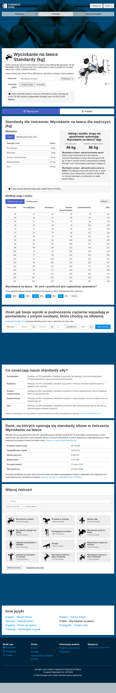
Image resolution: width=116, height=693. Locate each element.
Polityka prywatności (69, 648)
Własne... (105, 201)
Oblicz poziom (103, 327)
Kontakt (35, 651)
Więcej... (11, 99)
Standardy (56, 14)
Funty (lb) (40, 85)
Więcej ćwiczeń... (14, 568)
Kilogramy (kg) (27, 85)
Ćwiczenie (12, 78)
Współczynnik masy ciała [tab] (26, 137)
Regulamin (64, 651)
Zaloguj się (96, 6)
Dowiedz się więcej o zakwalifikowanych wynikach (61, 477)
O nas (34, 648)
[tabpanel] (31, 155)
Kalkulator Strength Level (15, 321)
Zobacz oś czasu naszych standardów (61, 440)
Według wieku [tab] (32, 201)
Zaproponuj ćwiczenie (35, 568)
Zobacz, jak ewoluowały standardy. (90, 413)
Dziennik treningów (93, 14)
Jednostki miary (12, 85)
